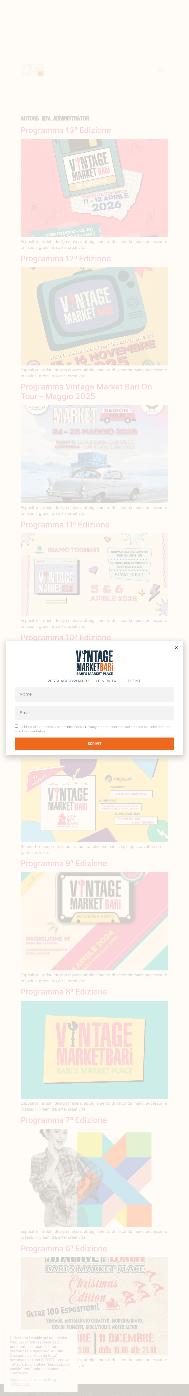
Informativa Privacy (81, 727)
